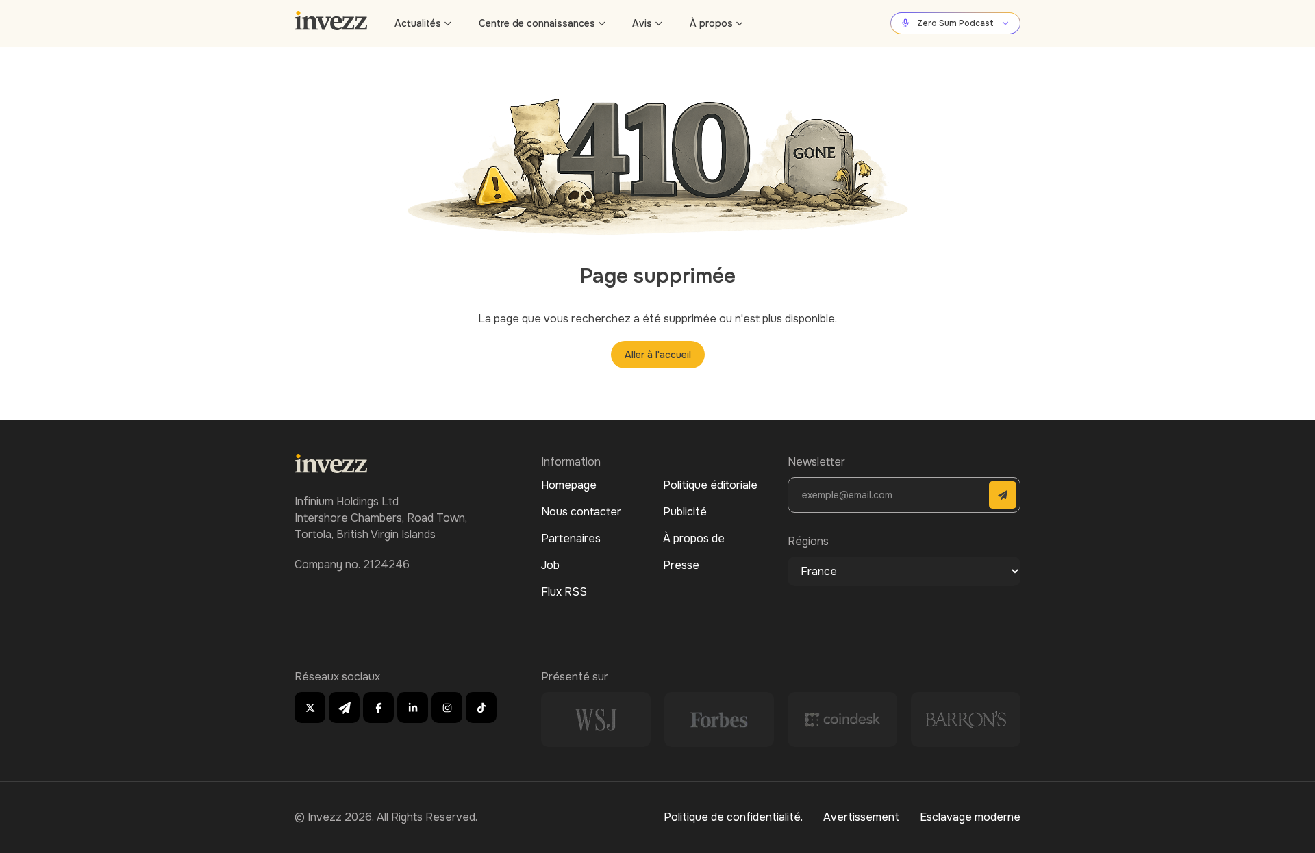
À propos (711, 23)
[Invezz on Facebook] (378, 707)
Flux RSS (564, 592)
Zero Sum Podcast (955, 23)
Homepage (569, 485)
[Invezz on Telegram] (344, 707)
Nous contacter (581, 512)
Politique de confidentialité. (733, 817)
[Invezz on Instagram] (446, 707)
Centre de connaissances (537, 23)
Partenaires (571, 538)
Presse (681, 565)
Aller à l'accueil (658, 354)
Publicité (685, 512)
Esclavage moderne (970, 817)
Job (550, 565)
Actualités (417, 23)
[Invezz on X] (310, 707)
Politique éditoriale (710, 485)
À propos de (694, 538)
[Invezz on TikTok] (481, 707)
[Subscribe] (1002, 495)
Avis (642, 23)
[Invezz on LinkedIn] (412, 707)
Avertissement (861, 817)
